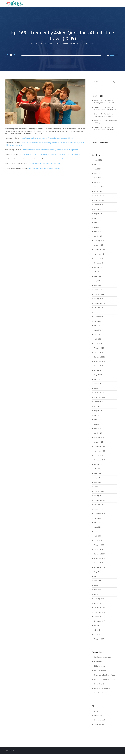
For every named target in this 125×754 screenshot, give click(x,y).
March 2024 (98, 290)
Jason (50, 43)
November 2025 (99, 200)
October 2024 (98, 258)
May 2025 (97, 227)
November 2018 (99, 558)
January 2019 (98, 549)
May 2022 (97, 388)
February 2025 (99, 241)
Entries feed (98, 715)
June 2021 (97, 420)
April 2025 (97, 232)
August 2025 (98, 214)
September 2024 (99, 263)
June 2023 (97, 330)
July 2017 (97, 630)
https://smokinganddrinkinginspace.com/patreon (44, 168)
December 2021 (99, 393)
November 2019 (99, 505)
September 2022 (99, 370)
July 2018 (97, 576)
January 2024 (98, 299)
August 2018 (98, 572)
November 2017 (99, 612)
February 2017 (99, 639)
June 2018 (97, 581)
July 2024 (97, 272)
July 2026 (97, 164)
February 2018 (99, 599)
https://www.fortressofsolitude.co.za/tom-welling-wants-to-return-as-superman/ (50, 150)
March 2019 (98, 540)
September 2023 (99, 317)
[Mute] (108, 55)
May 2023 (97, 335)
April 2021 (97, 429)
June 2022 (97, 384)
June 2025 (97, 223)
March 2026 (98, 182)
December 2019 (99, 500)
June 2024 (97, 276)
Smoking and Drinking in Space (67, 43)
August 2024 (98, 267)
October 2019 (98, 509)
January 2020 (98, 496)
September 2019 (99, 514)
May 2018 (97, 585)
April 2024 (97, 285)
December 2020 (99, 446)
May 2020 (97, 478)
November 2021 (99, 397)
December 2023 (99, 303)
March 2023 (98, 344)
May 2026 (97, 173)
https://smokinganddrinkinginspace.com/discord (43, 163)
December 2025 (99, 196)
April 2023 (97, 339)
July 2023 (97, 326)
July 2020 (97, 469)
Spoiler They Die (99, 684)
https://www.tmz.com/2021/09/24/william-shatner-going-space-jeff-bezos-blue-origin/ (50, 154)
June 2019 (97, 527)
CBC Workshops (99, 666)
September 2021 (99, 406)
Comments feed (99, 720)
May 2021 (97, 424)
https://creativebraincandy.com (68, 159)
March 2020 (98, 487)
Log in (96, 711)
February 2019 (99, 545)
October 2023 (98, 312)
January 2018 (98, 603)
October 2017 (98, 617)
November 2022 (99, 361)
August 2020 (98, 464)
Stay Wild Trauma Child (102, 688)
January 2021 (98, 442)
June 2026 (97, 169)
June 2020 (97, 473)
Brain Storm (98, 662)
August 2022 (98, 375)
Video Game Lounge (101, 693)
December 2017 (99, 608)
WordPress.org (99, 724)
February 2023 (99, 348)
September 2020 (99, 460)
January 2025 (98, 245)
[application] (61, 55)
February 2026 (99, 187)
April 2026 (97, 178)
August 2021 (98, 411)
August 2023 (98, 321)
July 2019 (97, 523)
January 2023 (98, 352)
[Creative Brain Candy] (14, 3)
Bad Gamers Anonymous (102, 657)
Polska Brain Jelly (100, 670)
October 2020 (98, 455)
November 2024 (99, 254)
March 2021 (98, 433)
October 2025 (98, 205)
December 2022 (99, 357)
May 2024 (97, 281)
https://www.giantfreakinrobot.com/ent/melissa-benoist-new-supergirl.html (47, 138)
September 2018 (99, 567)
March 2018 (98, 594)
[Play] (11, 55)
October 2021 (98, 402)
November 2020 (99, 451)
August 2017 (98, 626)
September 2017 (99, 621)
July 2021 (97, 415)
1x (116, 55)
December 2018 (99, 554)
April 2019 (97, 536)
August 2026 (98, 160)
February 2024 (99, 294)
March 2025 (98, 236)
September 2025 (99, 209)
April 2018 (97, 590)
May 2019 (97, 532)
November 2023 (99, 308)
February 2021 (99, 438)
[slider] (111, 56)
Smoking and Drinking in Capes (104, 675)
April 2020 (97, 482)
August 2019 (98, 518)
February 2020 (99, 491)
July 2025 (97, 218)
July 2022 (97, 379)
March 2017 (98, 634)
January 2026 (98, 191)
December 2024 (99, 250)
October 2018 (98, 563)
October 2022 (98, 366)
